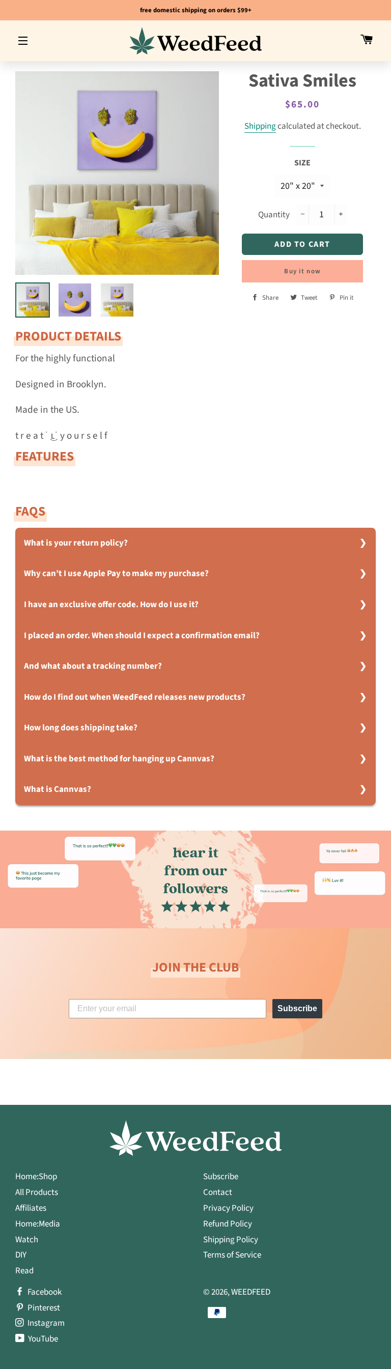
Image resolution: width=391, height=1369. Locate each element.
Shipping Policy (230, 1240)
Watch (26, 1240)
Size (302, 162)
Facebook (44, 1292)
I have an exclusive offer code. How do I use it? (111, 604)
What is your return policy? (76, 543)
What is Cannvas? (57, 789)
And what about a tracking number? (93, 666)
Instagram (45, 1323)
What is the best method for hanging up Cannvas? (119, 759)
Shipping (260, 126)
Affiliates (30, 1208)
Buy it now (302, 271)
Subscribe (297, 1008)
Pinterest (43, 1308)
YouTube (42, 1339)
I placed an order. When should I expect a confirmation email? (142, 636)
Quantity (274, 215)
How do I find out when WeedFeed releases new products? (134, 697)
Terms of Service (232, 1255)
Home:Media (37, 1224)
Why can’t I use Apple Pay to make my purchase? (116, 573)
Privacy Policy (228, 1208)
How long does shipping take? (80, 728)
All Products (36, 1192)
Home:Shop (36, 1177)
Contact (217, 1192)
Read (24, 1271)
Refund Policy (227, 1224)
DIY (20, 1255)
